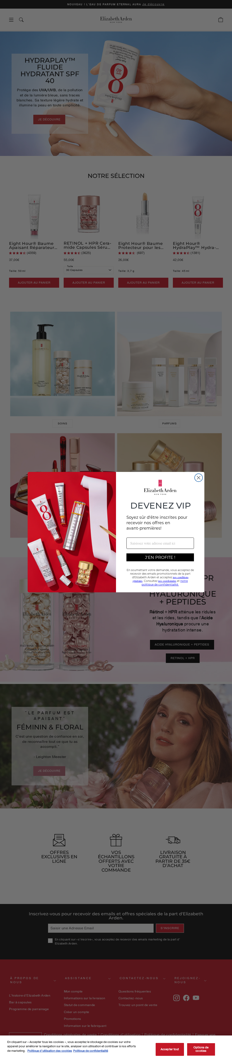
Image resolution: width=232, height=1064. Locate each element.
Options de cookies (200, 1049)
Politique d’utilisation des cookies (49, 1051)
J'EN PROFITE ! (160, 557)
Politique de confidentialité (90, 1051)
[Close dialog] (199, 478)
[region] (116, 1049)
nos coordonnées (167, 581)
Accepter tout (170, 1049)
